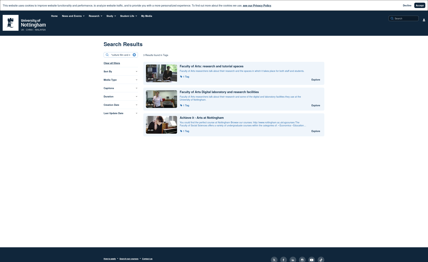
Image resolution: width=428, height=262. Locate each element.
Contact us (147, 258)
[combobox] (121, 54)
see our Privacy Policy (257, 5)
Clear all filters (112, 62)
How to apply (110, 258)
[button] (184, 76)
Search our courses (129, 258)
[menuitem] (54, 16)
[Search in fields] (134, 54)
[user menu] (424, 20)
